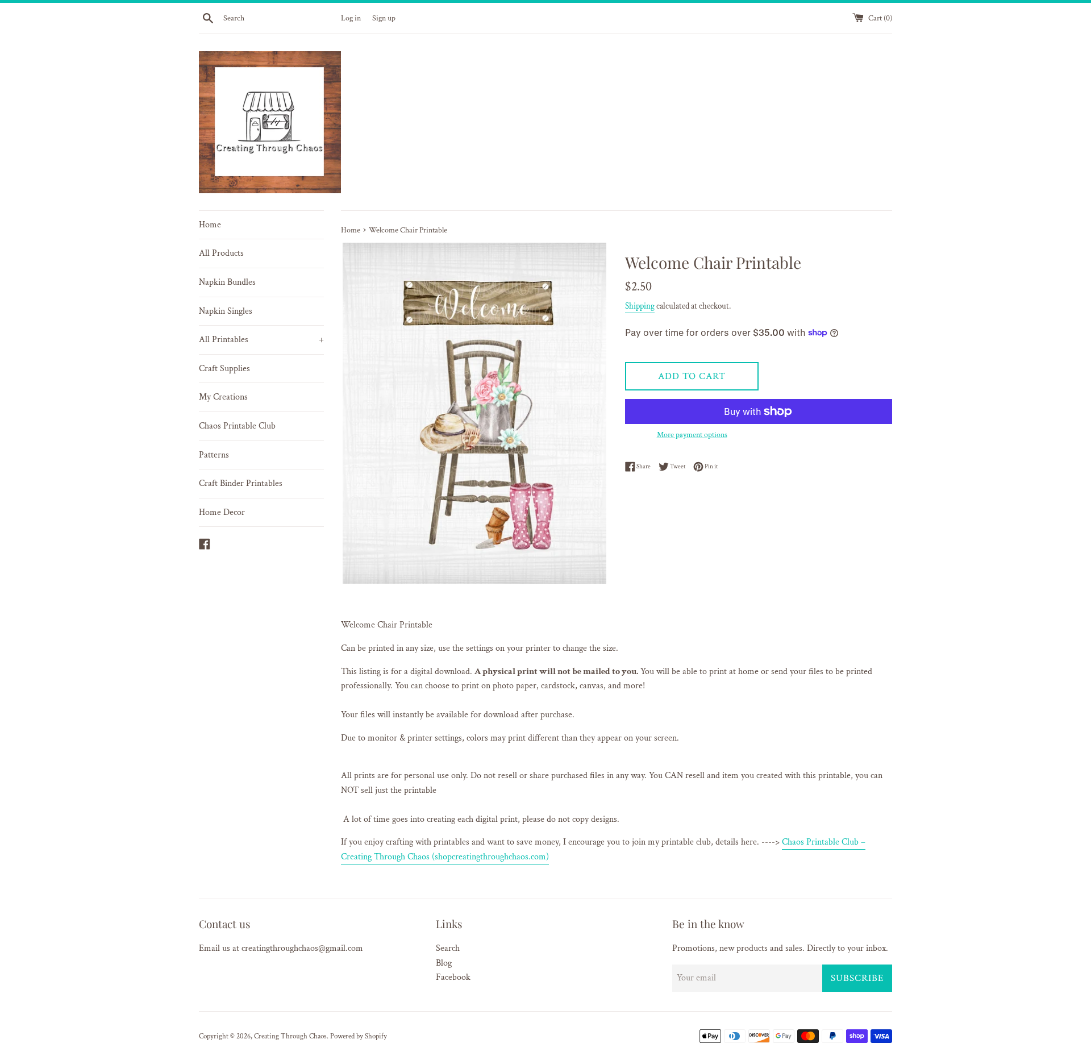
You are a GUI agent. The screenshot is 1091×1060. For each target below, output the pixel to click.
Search (448, 948)
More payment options (692, 435)
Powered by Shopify (358, 1036)
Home (210, 225)
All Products (221, 253)
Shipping (640, 306)
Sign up (383, 18)
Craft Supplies (224, 369)
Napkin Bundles (227, 282)
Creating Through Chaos (290, 1036)
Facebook (453, 977)
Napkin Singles (225, 311)
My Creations (223, 397)
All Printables (261, 340)
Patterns (214, 455)
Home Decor (222, 512)
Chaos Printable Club (237, 426)
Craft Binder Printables (240, 483)
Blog (444, 963)
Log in (351, 18)
